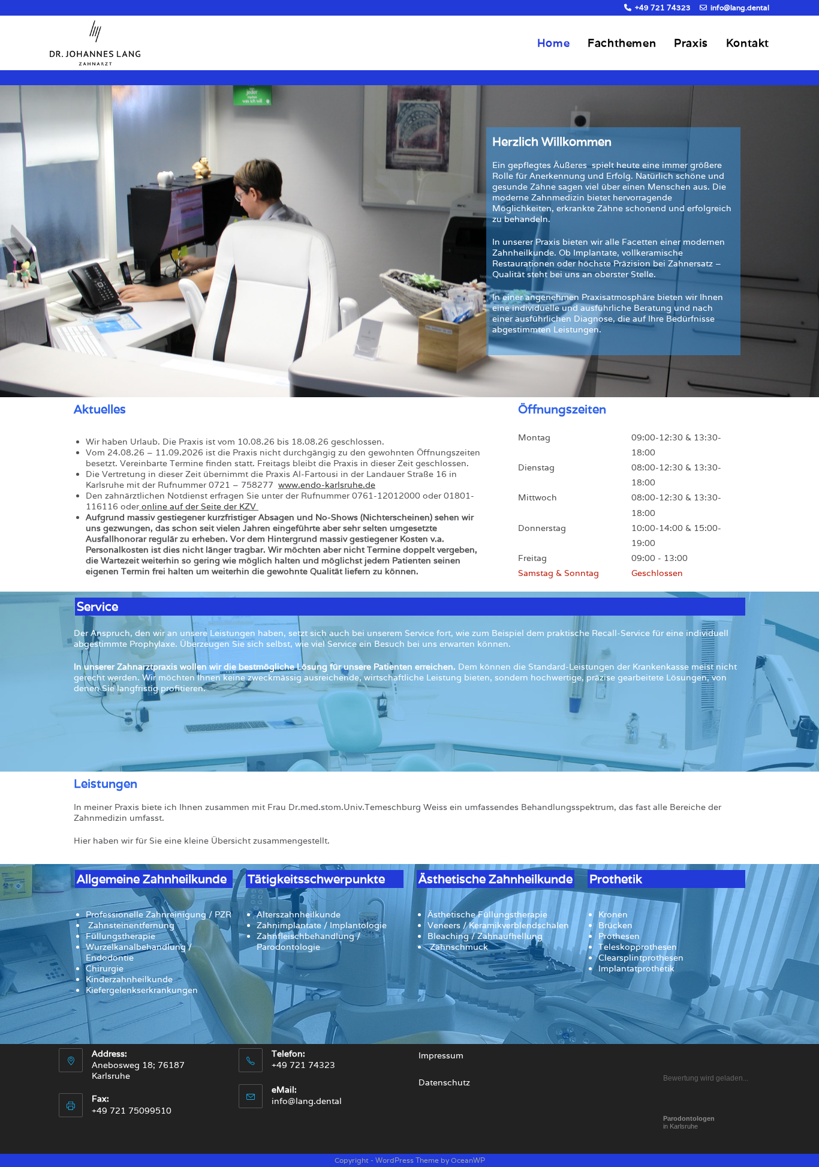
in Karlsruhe (689, 1122)
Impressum (440, 1055)
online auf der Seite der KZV (199, 506)
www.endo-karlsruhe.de (326, 484)
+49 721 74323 (662, 7)
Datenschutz (444, 1082)
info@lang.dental (739, 7)
